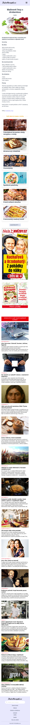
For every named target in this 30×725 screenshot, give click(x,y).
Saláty (15, 714)
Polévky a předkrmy (15, 710)
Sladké (15, 15)
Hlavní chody (15, 705)
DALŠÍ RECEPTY (14, 225)
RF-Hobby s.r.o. (18, 723)
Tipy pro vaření (15, 719)
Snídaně (15, 713)
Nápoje (15, 708)
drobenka (8, 110)
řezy (12, 110)
